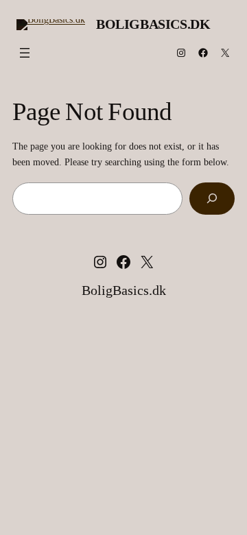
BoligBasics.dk (153, 24)
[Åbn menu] (24, 53)
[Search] (212, 198)
